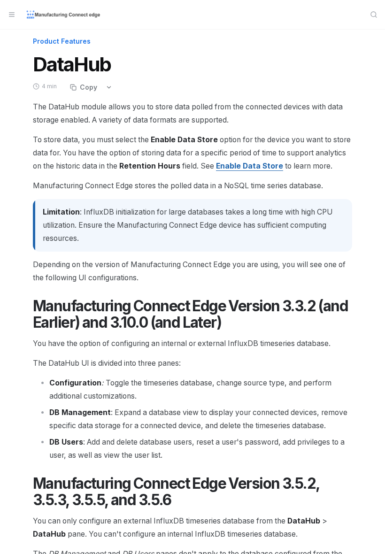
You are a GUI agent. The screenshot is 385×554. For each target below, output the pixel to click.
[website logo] (63, 14)
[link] (249, 166)
